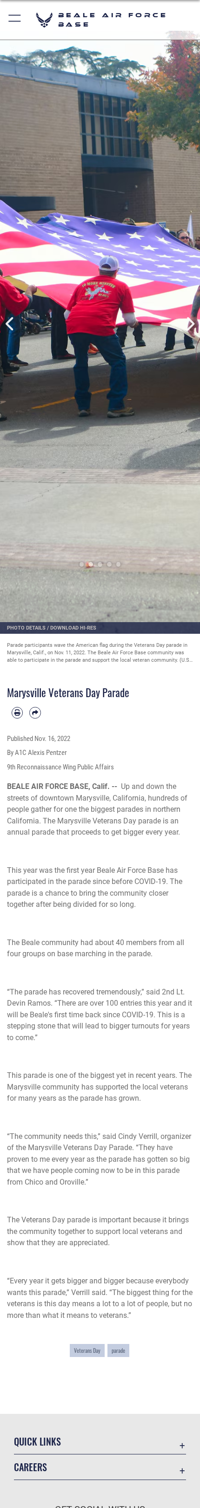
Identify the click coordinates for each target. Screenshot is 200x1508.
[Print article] (17, 712)
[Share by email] (34, 712)
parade (118, 1350)
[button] (15, 20)
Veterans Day (87, 1350)
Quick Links (37, 1441)
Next (190, 324)
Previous (10, 324)
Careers (30, 1467)
